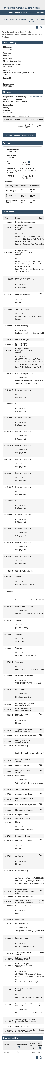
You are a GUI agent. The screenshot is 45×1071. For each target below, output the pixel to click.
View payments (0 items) (17, 12)
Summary (4, 19)
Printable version (36, 96)
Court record (31, 20)
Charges (13, 19)
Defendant (23, 19)
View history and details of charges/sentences (20, 135)
